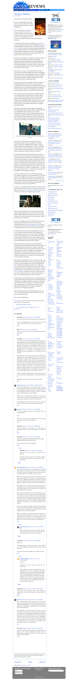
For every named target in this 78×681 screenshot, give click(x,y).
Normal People (60, 268)
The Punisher (59, 299)
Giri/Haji (50, 336)
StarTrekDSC (59, 330)
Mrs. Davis (59, 256)
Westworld (59, 371)
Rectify (58, 309)
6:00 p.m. (54, 58)
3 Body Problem (51, 242)
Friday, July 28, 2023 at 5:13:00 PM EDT (31, 437)
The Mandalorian (59, 246)
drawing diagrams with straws (34, 224)
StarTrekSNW (60, 333)
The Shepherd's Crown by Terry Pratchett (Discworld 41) (56, 101)
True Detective (60, 346)
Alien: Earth (50, 259)
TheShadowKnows (52, 176)
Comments (18, 673)
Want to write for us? (39, 668)
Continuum (50, 287)
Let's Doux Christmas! (53, 202)
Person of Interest (59, 286)
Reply (18, 325)
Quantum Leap (60, 303)
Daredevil (50, 293)
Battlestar (50, 271)
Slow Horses (59, 322)
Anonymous (50, 140)
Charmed (50, 284)
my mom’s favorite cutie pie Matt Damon (32, 190)
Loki (49, 388)
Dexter (49, 298)
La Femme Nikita (50, 375)
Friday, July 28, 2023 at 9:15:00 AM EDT (31, 339)
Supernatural (59, 337)
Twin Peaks (59, 347)
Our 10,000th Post (52, 126)
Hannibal (50, 342)
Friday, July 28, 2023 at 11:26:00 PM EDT (35, 467)
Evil (49, 309)
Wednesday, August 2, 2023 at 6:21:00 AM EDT (33, 588)
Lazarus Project (51, 379)
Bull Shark (56, 98)
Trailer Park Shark (58, 85)
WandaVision (59, 366)
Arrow (49, 264)
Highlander (50, 345)
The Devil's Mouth (58, 65)
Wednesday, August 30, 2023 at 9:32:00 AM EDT (32, 599)
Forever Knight (51, 324)
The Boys (50, 273)
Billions (49, 274)
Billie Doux (50, 133)
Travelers (59, 343)
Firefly (49, 318)
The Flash (50, 320)
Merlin (58, 250)
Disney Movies (51, 199)
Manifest (58, 248)
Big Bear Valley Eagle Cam (54, 118)
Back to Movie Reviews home (24, 304)
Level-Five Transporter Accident (55, 54)
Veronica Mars (60, 362)
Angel (49, 262)
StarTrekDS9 (59, 328)
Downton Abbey (51, 304)
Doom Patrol (50, 302)
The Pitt (58, 288)
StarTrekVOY (59, 335)
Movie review (36, 307)
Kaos (49, 370)
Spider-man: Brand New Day (55, 67)
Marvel (49, 204)
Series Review (58, 60)
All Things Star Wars (52, 193)
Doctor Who (50, 299)
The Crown (50, 289)
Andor (49, 261)
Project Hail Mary (58, 78)
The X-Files (59, 378)
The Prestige (17, 48)
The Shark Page (51, 214)
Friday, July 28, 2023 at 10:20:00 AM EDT (33, 385)
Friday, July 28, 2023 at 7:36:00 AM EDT (29, 329)
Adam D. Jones (20, 385)
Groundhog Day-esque (53, 201)
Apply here (53, 233)
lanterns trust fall (52, 174)
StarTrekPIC (59, 331)
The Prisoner (59, 297)
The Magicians (60, 241)
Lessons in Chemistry (50, 385)
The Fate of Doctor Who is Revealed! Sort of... (53, 110)
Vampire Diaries (60, 358)
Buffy (49, 280)
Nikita (58, 266)
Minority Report (58, 86)
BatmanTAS (50, 270)
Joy (48, 159)
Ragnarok (59, 307)
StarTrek (58, 327)
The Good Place (51, 338)
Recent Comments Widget (61, 180)
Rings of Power (60, 312)
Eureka (49, 308)
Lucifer (49, 391)
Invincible (50, 355)
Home (30, 662)
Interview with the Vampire (51, 353)
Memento (39, 43)
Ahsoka (49, 256)
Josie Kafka (17, 300)
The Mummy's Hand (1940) (55, 89)
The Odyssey (57, 73)
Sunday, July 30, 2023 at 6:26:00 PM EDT (32, 540)
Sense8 (58, 316)
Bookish (50, 275)
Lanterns (50, 377)
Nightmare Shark (58, 96)
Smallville (59, 324)
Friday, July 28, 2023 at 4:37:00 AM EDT (31, 317)
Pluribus (58, 290)
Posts (17, 670)
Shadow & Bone (60, 318)
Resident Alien (60, 310)
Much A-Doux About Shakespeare (55, 210)
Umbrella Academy (59, 352)
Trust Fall (54, 56)
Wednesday (59, 369)
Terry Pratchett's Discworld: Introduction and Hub (54, 120)
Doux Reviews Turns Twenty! (54, 123)
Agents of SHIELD (50, 254)
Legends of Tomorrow (50, 382)
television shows (59, 29)
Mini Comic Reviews (52, 206)
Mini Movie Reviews (52, 208)
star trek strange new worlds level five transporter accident (55, 135)
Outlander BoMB (59, 275)
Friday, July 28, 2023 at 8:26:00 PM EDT (34, 450)
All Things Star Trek (52, 191)
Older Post (42, 662)
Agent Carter (51, 252)
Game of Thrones (50, 334)
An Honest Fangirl (21, 467)
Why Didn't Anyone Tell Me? (56, 115)
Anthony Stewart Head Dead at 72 (55, 113)
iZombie (50, 360)
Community (50, 286)
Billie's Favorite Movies (53, 195)
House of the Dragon (50, 347)
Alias (49, 258)
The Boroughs (51, 277)
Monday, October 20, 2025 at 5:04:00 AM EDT (32, 628)
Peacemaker (59, 281)
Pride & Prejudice (52, 212)
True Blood (59, 344)
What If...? (59, 372)
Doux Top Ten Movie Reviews (54, 124)
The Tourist (59, 341)
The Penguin (59, 284)
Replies (20, 448)
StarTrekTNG (60, 334)
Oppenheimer (17, 309)
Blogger (41, 677)
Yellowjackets (60, 383)
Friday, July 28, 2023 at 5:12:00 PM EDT (31, 426)
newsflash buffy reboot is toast (55, 177)
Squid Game (59, 325)
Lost (49, 389)
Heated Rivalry (51, 343)
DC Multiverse (51, 197)
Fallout (49, 315)
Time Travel (50, 215)
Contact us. (39, 670)
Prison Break (59, 296)
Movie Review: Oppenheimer (22, 14)
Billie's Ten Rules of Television (54, 128)
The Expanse (51, 311)
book (56, 31)
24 (48, 243)
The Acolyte (50, 247)
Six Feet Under (60, 321)
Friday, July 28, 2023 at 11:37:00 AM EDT (31, 409)
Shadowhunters (60, 319)
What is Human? (55, 83)
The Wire (59, 374)
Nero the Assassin (58, 261)
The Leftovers (51, 380)
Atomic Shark (57, 95)
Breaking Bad (51, 278)
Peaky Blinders (60, 282)
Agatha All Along (50, 249)
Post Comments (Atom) (25, 665)
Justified (50, 366)
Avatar (49, 265)
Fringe (49, 326)
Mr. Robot (59, 254)
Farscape (50, 317)
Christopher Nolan (23, 307)
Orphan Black (60, 272)
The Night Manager (59, 264)
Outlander (59, 273)
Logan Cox (19, 409)
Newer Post (17, 662)
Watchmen (59, 368)
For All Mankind (50, 322)
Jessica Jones (51, 364)
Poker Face (59, 291)
